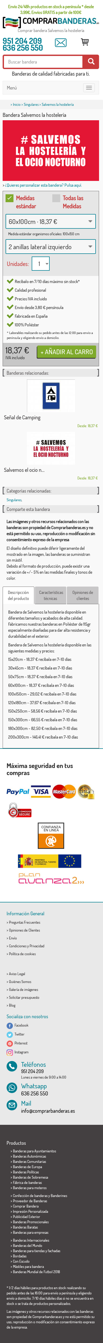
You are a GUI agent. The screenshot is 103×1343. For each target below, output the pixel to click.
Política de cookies (22, 954)
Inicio (17, 104)
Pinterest (20, 1043)
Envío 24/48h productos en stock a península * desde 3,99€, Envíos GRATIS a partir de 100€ (51, 9)
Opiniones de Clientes (24, 930)
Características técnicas (51, 595)
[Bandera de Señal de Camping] (51, 395)
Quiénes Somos (20, 981)
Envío (13, 938)
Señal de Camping (22, 417)
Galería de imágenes (23, 989)
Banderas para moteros (29, 1187)
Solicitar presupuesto (24, 997)
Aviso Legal (17, 973)
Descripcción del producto (18, 595)
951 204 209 (22, 41)
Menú (12, 88)
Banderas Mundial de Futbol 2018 (36, 1271)
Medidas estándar (26, 202)
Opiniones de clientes (82, 595)
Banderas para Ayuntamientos (34, 1151)
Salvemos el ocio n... (24, 469)
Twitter (19, 1034)
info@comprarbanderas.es (48, 1110)
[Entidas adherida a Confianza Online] (51, 836)
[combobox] (51, 221)
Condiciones (17, 946)
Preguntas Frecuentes (24, 922)
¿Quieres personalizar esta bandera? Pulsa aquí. (43, 185)
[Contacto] (61, 42)
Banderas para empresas (30, 1232)
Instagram (21, 1052)
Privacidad (37, 946)
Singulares (31, 104)
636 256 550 (23, 48)
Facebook (21, 1025)
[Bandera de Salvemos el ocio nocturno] (51, 448)
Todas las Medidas (73, 202)
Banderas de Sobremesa (30, 1177)
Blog (12, 1005)
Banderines (59, 1195)
